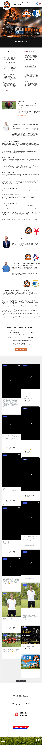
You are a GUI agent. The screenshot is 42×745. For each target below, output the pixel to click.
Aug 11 (33, 496)
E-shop (19, 4)
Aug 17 (14, 448)
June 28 (33, 674)
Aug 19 (33, 401)
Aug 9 (14, 552)
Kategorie (21, 2)
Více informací (20, 349)
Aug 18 (33, 452)
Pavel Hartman (20, 109)
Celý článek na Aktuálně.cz (22, 115)
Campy (30, 2)
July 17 (14, 654)
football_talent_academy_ (9, 410)
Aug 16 (14, 501)
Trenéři (26, 2)
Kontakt (15, 4)
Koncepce (15, 2)
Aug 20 (14, 410)
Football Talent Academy (29, 400)
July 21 (33, 649)
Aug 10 (33, 545)
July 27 (33, 620)
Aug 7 (33, 578)
